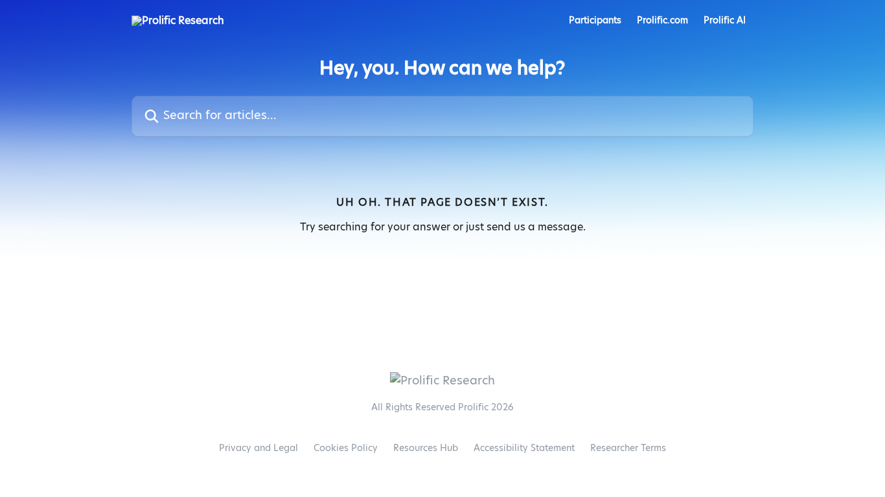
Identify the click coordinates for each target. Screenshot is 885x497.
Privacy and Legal (258, 448)
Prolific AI (725, 20)
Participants (595, 20)
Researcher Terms (628, 448)
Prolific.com (662, 20)
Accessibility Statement (524, 448)
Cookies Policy (346, 448)
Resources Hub (425, 448)
